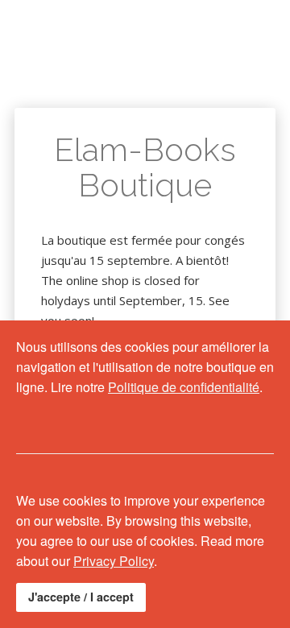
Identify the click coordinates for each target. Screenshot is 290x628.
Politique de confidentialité (183, 387)
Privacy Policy (113, 561)
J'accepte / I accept (81, 597)
